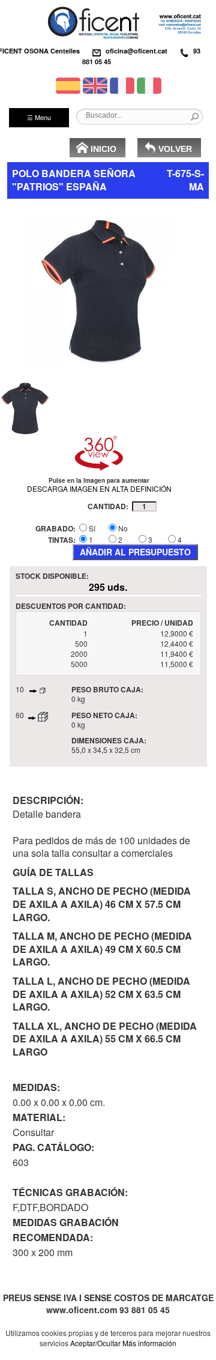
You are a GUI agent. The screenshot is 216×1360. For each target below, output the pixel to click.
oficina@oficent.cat (136, 50)
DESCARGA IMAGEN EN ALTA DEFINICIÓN (99, 488)
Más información (149, 1343)
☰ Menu (39, 117)
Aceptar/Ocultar (95, 1343)
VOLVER (175, 149)
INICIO (103, 149)
